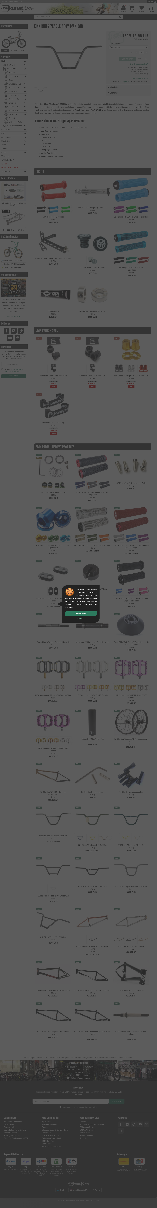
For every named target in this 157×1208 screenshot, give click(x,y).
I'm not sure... (81, 618)
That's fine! (81, 613)
